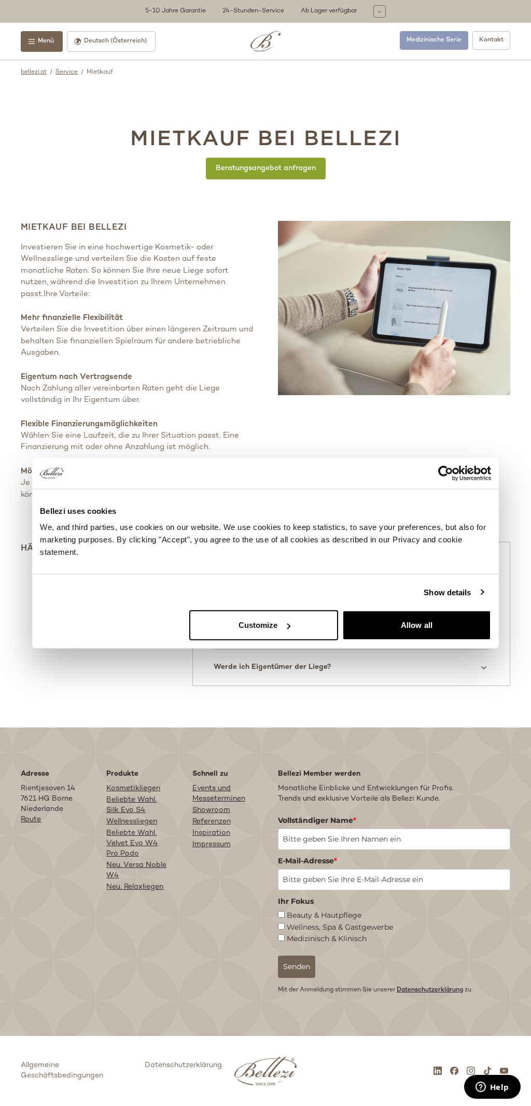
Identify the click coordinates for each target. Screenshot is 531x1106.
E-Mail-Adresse (307, 860)
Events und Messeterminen (218, 794)
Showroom (211, 810)
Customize (258, 625)
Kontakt (491, 40)
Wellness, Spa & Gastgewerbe (340, 927)
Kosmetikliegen (133, 788)
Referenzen (211, 821)
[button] (265, 11)
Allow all (416, 625)
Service (66, 72)
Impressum (211, 844)
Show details (447, 591)
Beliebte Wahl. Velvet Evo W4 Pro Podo (132, 843)
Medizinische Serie (434, 40)
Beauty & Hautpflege (324, 915)
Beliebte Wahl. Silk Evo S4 (131, 805)
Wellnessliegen (131, 821)
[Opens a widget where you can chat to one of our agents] (492, 1088)
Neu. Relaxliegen (134, 887)
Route (31, 819)
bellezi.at (34, 72)
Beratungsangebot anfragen (266, 168)
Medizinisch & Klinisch (327, 938)
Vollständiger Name (317, 820)
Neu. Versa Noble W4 (136, 870)
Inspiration (211, 833)
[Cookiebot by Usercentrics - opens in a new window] (445, 473)
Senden (296, 966)
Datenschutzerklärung (430, 990)
